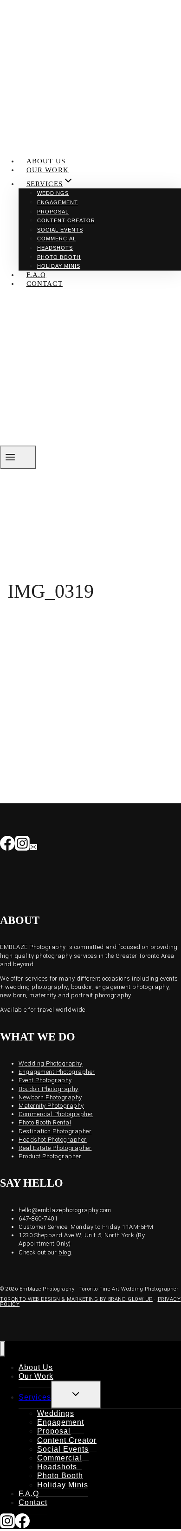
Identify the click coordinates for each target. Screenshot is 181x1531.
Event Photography (45, 1080)
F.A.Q (36, 274)
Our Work (47, 170)
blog (64, 1252)
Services (35, 1397)
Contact (44, 283)
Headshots (55, 248)
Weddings (53, 193)
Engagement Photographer (57, 1071)
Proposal (53, 211)
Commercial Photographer (56, 1114)
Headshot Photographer (53, 1139)
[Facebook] (7, 845)
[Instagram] (22, 845)
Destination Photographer (55, 1131)
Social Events (60, 230)
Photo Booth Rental (45, 1122)
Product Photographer (50, 1156)
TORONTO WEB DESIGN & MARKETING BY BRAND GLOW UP (76, 1299)
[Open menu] (18, 457)
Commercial (56, 238)
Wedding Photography (51, 1063)
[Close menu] (2, 1349)
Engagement (57, 202)
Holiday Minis (58, 266)
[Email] (33, 845)
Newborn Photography (50, 1097)
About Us (46, 161)
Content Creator (66, 220)
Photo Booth (59, 257)
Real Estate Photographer (55, 1147)
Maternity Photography (51, 1105)
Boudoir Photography (48, 1088)
